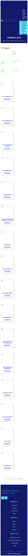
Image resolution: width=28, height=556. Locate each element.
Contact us (24, 16)
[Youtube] (2, 497)
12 (22, 478)
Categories (14, 501)
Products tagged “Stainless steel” (13, 40)
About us (24, 17)
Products (24, 13)
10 (17, 478)
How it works (23, 12)
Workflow (14, 517)
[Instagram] (6, 497)
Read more (7, 99)
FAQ (23, 15)
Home (23, 10)
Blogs (23, 19)
